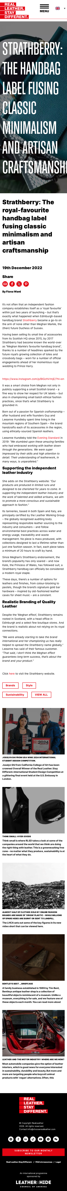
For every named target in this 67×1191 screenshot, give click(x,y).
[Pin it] (26, 284)
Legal (58, 1162)
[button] (61, 8)
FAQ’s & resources (44, 1162)
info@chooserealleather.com (41, 1129)
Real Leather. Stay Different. (19, 1162)
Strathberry (30, 320)
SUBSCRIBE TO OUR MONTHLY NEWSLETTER (33, 1152)
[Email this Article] (5, 284)
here (12, 673)
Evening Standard (48, 437)
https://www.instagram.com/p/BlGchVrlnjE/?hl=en (33, 378)
